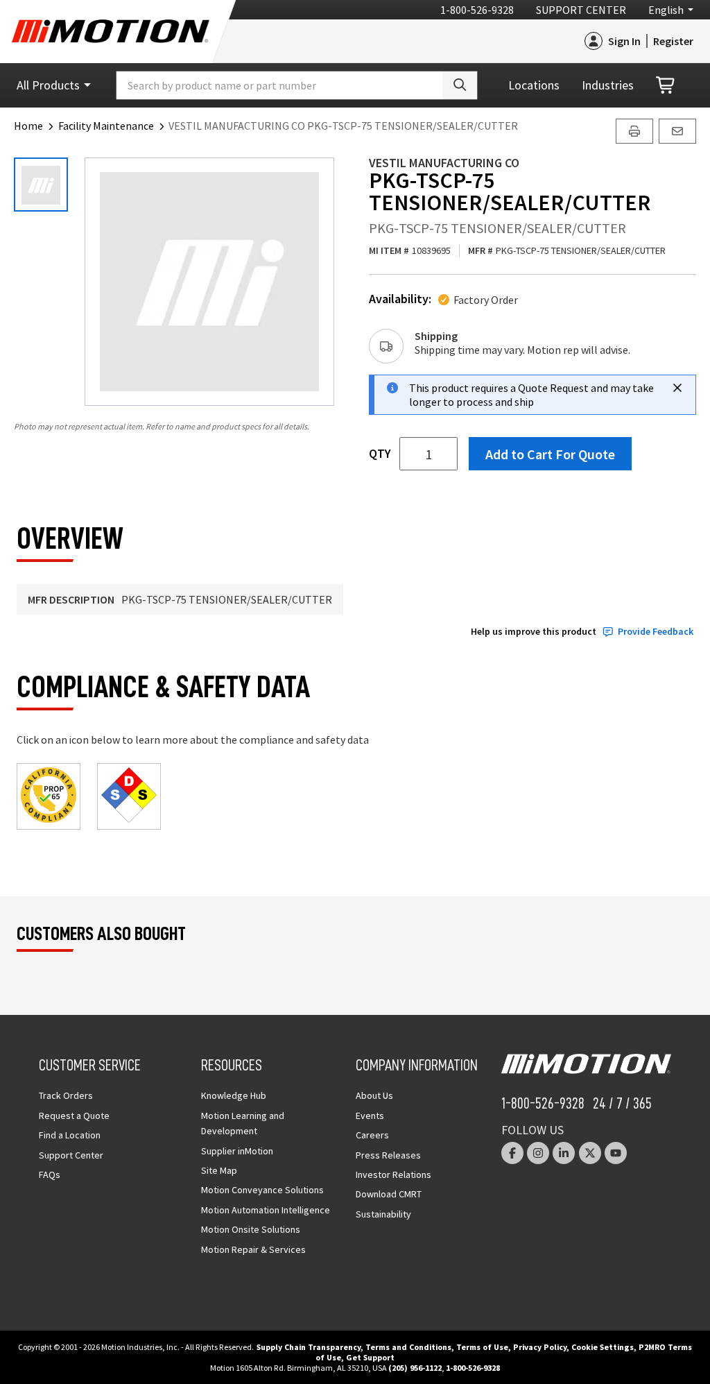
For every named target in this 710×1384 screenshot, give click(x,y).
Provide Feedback (655, 632)
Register (673, 41)
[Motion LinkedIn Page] (564, 1153)
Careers (372, 1135)
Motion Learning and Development (242, 1123)
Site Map (219, 1170)
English (666, 10)
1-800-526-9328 (477, 10)
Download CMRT (389, 1194)
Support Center (581, 10)
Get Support (370, 1357)
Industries (608, 85)
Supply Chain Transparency (309, 1347)
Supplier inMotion (237, 1151)
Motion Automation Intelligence (265, 1210)
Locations (534, 85)
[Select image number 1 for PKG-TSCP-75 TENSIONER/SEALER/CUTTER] (41, 184)
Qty (380, 453)
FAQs (49, 1174)
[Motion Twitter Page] (590, 1153)
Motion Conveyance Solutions (262, 1190)
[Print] (634, 131)
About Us (374, 1095)
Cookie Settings (602, 1347)
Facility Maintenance (106, 126)
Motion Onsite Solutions (250, 1229)
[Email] (677, 131)
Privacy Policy (539, 1347)
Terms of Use (482, 1347)
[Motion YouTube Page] (616, 1153)
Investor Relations (393, 1174)
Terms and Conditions (408, 1347)
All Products (48, 85)
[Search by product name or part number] (459, 85)
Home (28, 126)
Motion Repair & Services (253, 1249)
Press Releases (388, 1155)
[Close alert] (677, 387)
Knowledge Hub (233, 1095)
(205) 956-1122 (415, 1367)
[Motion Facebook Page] (512, 1153)
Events (370, 1115)
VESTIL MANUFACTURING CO (444, 163)
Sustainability (383, 1214)
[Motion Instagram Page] (538, 1153)
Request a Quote (74, 1115)
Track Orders (66, 1095)
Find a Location (70, 1135)
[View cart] (666, 86)
